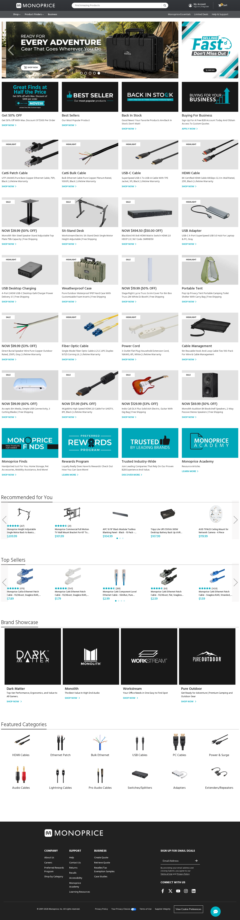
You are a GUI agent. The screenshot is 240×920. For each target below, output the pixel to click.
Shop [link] (16, 14)
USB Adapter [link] (192, 231)
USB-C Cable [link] (131, 173)
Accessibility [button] (75, 878)
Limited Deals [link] (201, 14)
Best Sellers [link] (70, 115)
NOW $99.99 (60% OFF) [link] (19, 404)
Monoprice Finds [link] (14, 461)
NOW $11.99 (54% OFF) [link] (79, 404)
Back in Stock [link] (132, 115)
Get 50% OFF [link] (12, 115)
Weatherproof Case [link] (77, 288)
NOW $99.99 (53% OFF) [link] (19, 346)
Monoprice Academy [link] (198, 461)
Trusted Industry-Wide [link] (139, 461)
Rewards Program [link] (75, 461)
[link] (35, 5)
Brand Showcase (19, 622)
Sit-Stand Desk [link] (73, 231)
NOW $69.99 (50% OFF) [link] (199, 404)
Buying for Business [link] (197, 115)
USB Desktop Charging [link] (19, 288)
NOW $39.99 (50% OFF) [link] (19, 231)
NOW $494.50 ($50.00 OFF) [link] (142, 231)
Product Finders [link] (33, 14)
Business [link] (52, 14)
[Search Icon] (164, 5)
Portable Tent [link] (192, 288)
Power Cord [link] (131, 346)
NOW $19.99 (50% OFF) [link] (139, 288)
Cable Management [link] (197, 346)
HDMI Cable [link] (191, 173)
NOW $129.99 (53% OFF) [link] (140, 404)
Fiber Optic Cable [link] (75, 346)
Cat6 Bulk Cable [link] (74, 173)
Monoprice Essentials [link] (179, 14)
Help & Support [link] (220, 14)
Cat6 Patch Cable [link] (15, 173)
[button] (198, 5)
